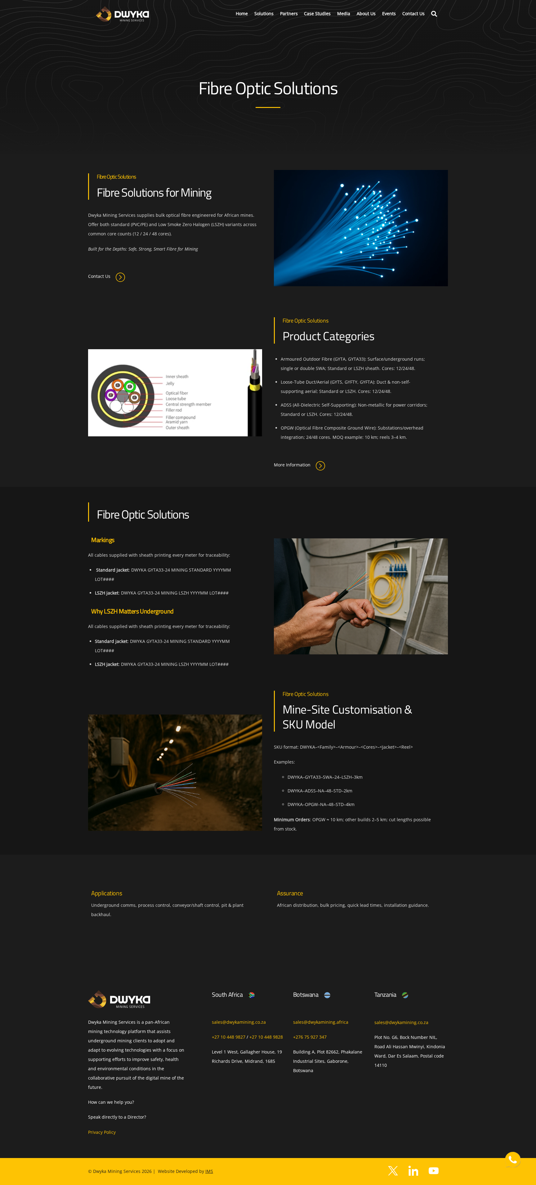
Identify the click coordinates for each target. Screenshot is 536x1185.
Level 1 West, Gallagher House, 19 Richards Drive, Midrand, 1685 (247, 1056)
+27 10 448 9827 (228, 1037)
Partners (289, 13)
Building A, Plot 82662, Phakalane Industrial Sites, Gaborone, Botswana (327, 1061)
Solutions (264, 13)
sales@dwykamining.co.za (239, 1022)
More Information (292, 465)
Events (389, 13)
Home (242, 13)
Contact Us (413, 13)
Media (343, 13)
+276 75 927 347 (310, 1037)
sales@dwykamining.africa (320, 1022)
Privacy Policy (102, 1132)
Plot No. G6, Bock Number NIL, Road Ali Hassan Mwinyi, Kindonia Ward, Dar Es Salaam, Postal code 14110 (409, 1051)
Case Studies (317, 13)
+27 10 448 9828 (266, 1037)
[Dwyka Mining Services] (122, 19)
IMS (209, 1171)
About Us (366, 13)
